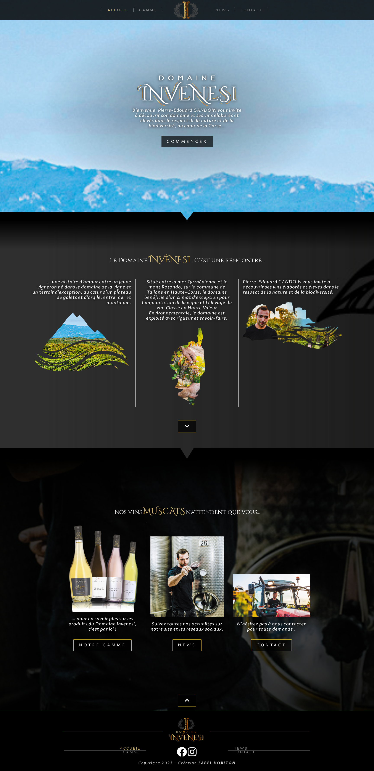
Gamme (148, 10)
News (222, 10)
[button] (187, 141)
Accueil (118, 10)
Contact (252, 10)
